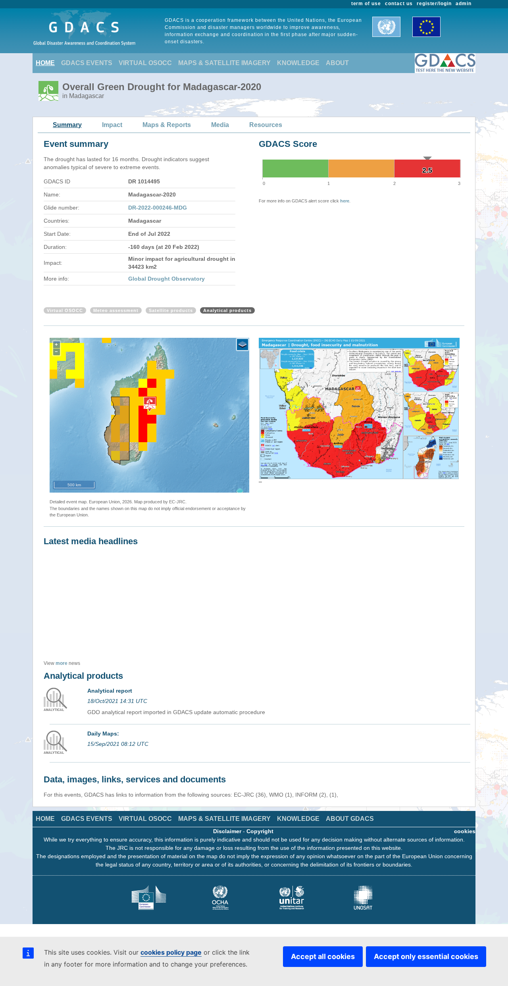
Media (220, 124)
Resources (265, 124)
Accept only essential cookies (426, 956)
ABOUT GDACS (350, 818)
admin (463, 3)
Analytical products (227, 310)
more (61, 663)
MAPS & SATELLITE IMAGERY (224, 63)
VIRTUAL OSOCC (145, 63)
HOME (45, 63)
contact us (399, 3)
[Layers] (242, 344)
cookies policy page (171, 952)
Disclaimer (227, 831)
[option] (359, 412)
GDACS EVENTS (86, 63)
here (344, 200)
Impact (112, 124)
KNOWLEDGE (298, 63)
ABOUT (337, 63)
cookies (464, 831)
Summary (67, 124)
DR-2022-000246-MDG (157, 207)
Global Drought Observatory (166, 278)
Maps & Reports (166, 124)
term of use (366, 3)
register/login (434, 3)
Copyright (259, 831)
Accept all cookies (323, 956)
